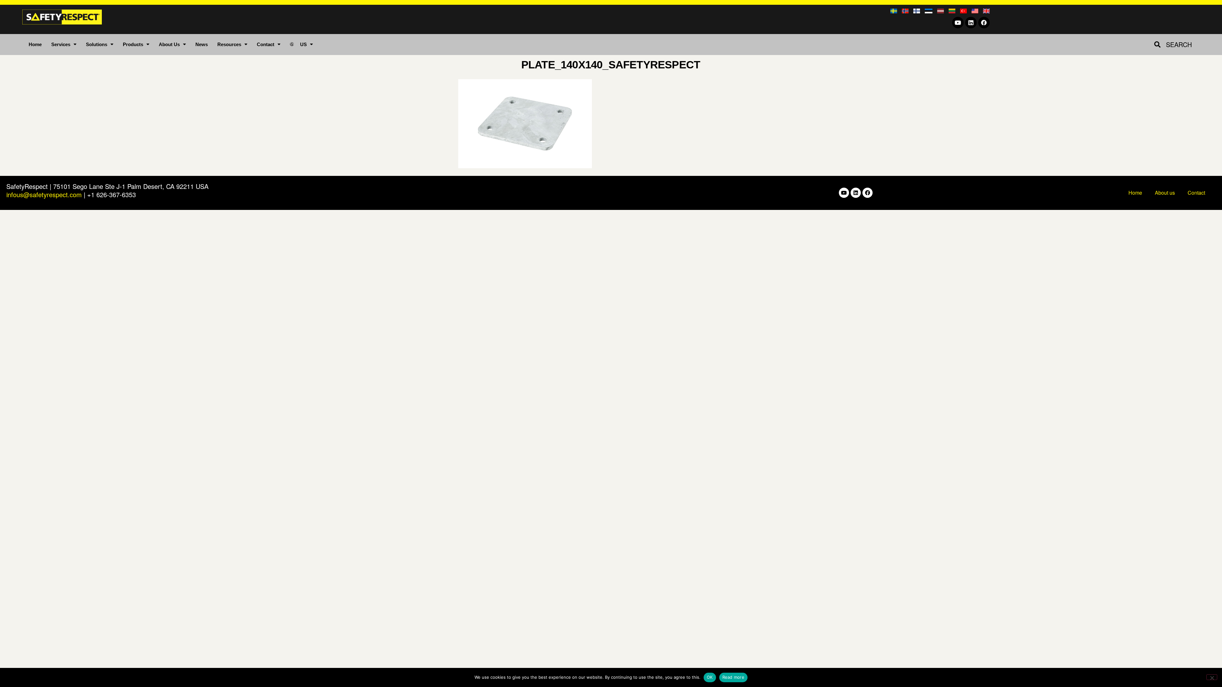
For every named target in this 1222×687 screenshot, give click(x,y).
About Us (169, 44)
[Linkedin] (971, 22)
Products (133, 44)
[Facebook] (984, 22)
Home (35, 44)
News (201, 44)
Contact (265, 44)
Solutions (96, 44)
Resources (229, 44)
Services (60, 44)
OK (710, 677)
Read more (733, 677)
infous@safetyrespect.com (44, 194)
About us (1165, 192)
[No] (1211, 677)
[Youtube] (958, 22)
